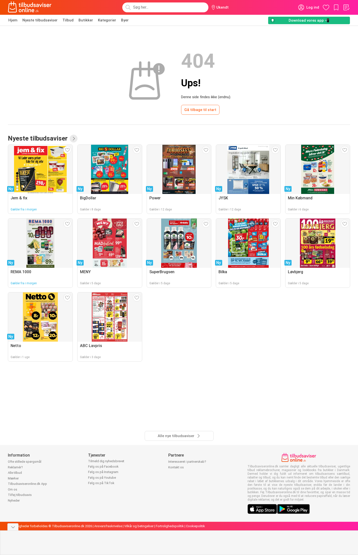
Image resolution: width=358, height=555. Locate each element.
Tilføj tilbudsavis (20, 495)
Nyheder (14, 500)
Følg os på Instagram (103, 472)
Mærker (13, 478)
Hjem (12, 20)
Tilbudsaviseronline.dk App (27, 484)
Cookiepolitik (195, 526)
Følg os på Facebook (103, 466)
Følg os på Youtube (102, 477)
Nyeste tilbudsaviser (40, 20)
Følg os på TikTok (101, 483)
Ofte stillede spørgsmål (24, 461)
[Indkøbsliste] (346, 7)
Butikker (85, 20)
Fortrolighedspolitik (170, 526)
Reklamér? (15, 467)
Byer (125, 20)
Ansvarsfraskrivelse (108, 526)
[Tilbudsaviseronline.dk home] (30, 7)
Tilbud (68, 20)
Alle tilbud (15, 473)
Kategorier (107, 20)
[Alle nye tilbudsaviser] (74, 139)
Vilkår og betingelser (139, 526)
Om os (12, 489)
